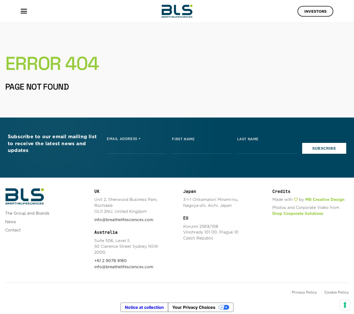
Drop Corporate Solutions (297, 213)
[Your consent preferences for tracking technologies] (345, 305)
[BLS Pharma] (177, 11)
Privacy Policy (304, 292)
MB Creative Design (324, 199)
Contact (13, 230)
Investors (315, 11)
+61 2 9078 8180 (110, 260)
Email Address (124, 138)
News (10, 221)
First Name (183, 139)
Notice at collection (144, 307)
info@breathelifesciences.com (123, 219)
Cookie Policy (336, 292)
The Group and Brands (27, 213)
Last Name (248, 139)
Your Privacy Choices (193, 307)
